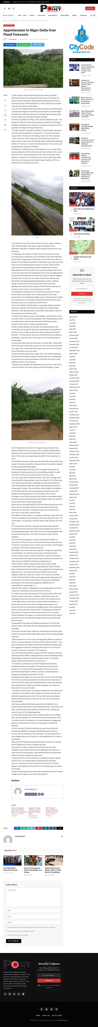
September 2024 (74, 387)
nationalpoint (12, 39)
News (25, 15)
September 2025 (74, 350)
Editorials (73, 253)
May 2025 (72, 363)
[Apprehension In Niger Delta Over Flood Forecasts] (33, 68)
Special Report (52, 15)
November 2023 (74, 418)
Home (19, 15)
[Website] (42, 794)
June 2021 (72, 503)
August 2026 (73, 317)
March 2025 (73, 369)
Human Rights (64, 15)
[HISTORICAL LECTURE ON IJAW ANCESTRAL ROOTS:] (74, 127)
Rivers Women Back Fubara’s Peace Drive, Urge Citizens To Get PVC (87, 114)
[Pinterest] (5, 120)
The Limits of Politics (82, 234)
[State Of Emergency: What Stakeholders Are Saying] (33, 860)
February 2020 (73, 552)
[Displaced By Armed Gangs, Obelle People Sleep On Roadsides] (54, 860)
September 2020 (74, 531)
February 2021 (73, 515)
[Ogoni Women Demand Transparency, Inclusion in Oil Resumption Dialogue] (74, 155)
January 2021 (73, 518)
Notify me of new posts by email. (18, 935)
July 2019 (72, 573)
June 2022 (72, 470)
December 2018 (74, 595)
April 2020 (72, 546)
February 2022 (73, 482)
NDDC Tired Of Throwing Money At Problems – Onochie (52, 810)
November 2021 (74, 488)
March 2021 (72, 512)
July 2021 (72, 500)
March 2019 (73, 586)
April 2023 (72, 439)
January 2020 (73, 555)
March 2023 (73, 442)
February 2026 (73, 335)
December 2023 (74, 414)
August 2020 (73, 534)
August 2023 (73, 427)
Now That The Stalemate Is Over (84, 210)
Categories (83, 15)
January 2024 (73, 411)
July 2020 (72, 537)
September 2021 (74, 494)
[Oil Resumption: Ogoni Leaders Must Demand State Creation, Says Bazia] (74, 67)
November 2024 (74, 381)
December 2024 (74, 378)
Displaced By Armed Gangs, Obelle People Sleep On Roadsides (53, 870)
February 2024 (73, 408)
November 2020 (74, 525)
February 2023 (73, 445)
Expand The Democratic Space (82, 258)
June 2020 (72, 540)
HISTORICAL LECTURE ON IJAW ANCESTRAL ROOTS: (87, 127)
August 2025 (73, 353)
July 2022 (72, 466)
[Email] (5, 125)
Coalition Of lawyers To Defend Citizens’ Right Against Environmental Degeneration (32, 2)
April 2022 (72, 476)
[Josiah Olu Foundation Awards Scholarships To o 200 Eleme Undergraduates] (74, 140)
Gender (74, 15)
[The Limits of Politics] (82, 224)
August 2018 (73, 604)
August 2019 (73, 570)
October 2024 (73, 384)
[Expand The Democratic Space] (82, 247)
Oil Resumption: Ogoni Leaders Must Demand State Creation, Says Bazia (87, 68)
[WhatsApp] (5, 105)
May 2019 (72, 580)
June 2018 (72, 610)
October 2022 (73, 457)
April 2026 (72, 329)
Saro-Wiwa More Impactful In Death (10, 869)
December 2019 (74, 558)
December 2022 (74, 451)
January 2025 (73, 375)
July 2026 (72, 320)
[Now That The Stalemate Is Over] (82, 199)
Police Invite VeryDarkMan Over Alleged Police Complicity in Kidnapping (87, 174)
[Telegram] (5, 130)
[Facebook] (5, 100)
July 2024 (72, 393)
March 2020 (73, 549)
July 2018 (72, 607)
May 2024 (72, 399)
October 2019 (73, 564)
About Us (46, 1015)
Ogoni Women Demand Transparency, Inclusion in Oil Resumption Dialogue (86, 158)
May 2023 (72, 436)
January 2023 (73, 448)
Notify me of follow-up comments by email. (21, 931)
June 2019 (72, 576)
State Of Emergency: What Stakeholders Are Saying (33, 870)
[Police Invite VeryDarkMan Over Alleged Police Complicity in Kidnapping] (74, 173)
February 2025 (73, 372)
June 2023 (72, 433)
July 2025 (72, 356)
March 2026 (73, 332)
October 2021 (73, 491)
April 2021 (72, 509)
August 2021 (73, 497)
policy (58, 985)
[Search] (91, 15)
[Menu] (94, 15)
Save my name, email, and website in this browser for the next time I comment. (32, 927)
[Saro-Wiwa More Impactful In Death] (12, 860)
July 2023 (72, 430)
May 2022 (72, 473)
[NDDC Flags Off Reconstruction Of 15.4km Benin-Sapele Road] (74, 100)
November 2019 (74, 561)
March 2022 (73, 479)
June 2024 (72, 396)
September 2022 (74, 460)
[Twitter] (5, 110)
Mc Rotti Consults (63, 1020)
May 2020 (72, 543)
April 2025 (72, 366)
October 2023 (73, 421)
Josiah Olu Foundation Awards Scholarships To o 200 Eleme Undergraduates (87, 142)
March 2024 (73, 405)
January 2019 (73, 592)
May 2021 (72, 506)
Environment (41, 15)
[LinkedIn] (5, 115)
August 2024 (73, 390)
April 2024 (72, 402)
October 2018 (73, 601)
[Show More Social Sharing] (47, 45)
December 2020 (74, 521)
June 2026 (72, 323)
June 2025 (72, 359)
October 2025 (73, 347)
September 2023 (74, 424)
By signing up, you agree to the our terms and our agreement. (82, 300)
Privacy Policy (87, 300)
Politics (32, 15)
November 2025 (74, 344)
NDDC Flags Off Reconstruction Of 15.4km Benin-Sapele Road (87, 100)
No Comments (35, 39)
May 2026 (72, 326)
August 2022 (73, 463)
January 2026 (73, 338)
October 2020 (73, 528)
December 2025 (74, 341)
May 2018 (72, 613)
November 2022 (74, 454)
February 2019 (73, 589)
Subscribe (90, 8)
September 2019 (74, 567)
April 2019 (72, 583)
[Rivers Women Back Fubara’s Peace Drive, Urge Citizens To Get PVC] (74, 113)
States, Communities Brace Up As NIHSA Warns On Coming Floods (19, 810)
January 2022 (73, 485)
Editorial (73, 205)
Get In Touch (57, 1015)
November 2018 (74, 598)
